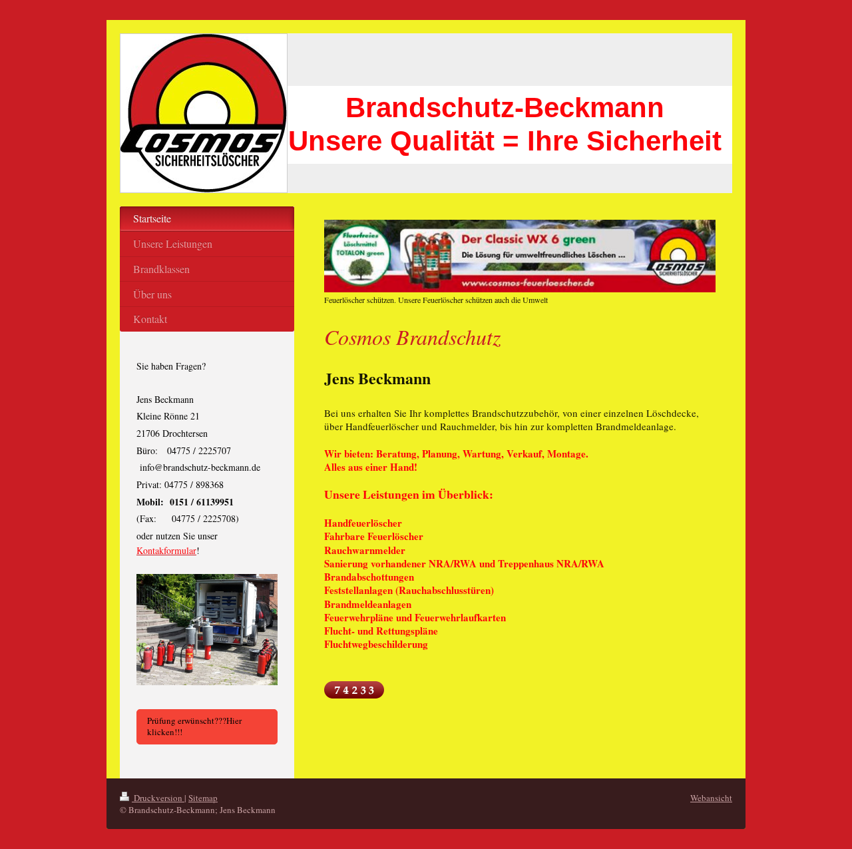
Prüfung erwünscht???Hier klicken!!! (194, 726)
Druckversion (158, 798)
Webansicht (711, 798)
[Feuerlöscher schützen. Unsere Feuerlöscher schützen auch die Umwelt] (520, 256)
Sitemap (203, 798)
